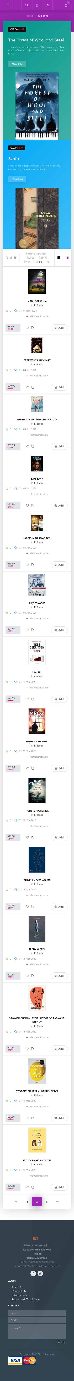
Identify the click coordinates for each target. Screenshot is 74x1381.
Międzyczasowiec (37, 741)
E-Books (38, 305)
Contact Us (19, 1291)
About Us (17, 1287)
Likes (38, 261)
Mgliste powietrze (37, 810)
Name (43, 257)
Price (27, 261)
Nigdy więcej (37, 949)
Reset (30, 257)
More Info (17, 63)
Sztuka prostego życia (37, 1160)
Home (29, 15)
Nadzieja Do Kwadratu (37, 538)
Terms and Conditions (25, 1299)
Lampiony (37, 478)
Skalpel (37, 672)
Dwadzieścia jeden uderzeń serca (37, 1091)
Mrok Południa (37, 301)
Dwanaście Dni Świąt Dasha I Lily (37, 419)
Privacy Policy (20, 1295)
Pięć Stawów (37, 603)
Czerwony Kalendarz (37, 360)
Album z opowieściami (37, 880)
